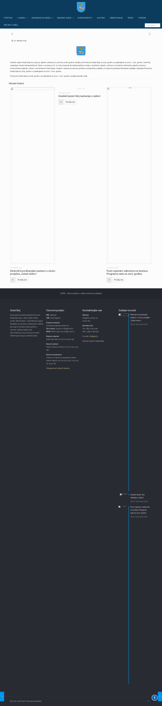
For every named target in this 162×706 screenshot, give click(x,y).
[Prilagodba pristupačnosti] (155, 698)
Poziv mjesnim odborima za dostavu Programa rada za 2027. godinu (127, 272)
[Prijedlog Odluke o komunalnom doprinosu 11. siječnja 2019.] (2, 696)
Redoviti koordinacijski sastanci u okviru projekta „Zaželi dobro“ (32, 272)
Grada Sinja (99, 341)
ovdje (85, 76)
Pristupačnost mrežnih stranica (57, 368)
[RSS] (148, 701)
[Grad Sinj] (81, 7)
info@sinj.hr (93, 336)
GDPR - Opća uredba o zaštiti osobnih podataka (81, 293)
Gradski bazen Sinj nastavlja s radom (79, 96)
